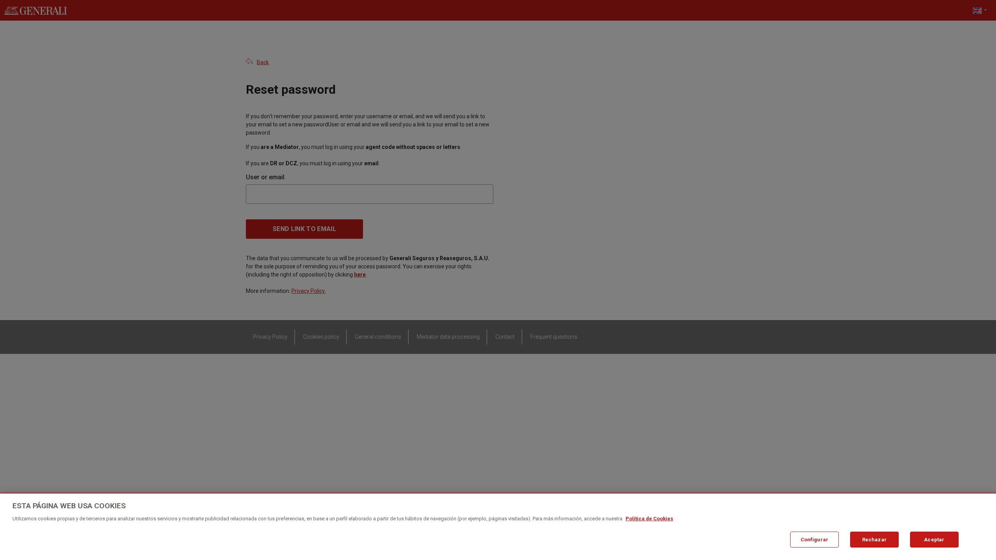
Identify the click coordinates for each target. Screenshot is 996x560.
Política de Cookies (649, 519)
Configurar (814, 539)
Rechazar (874, 539)
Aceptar (934, 539)
